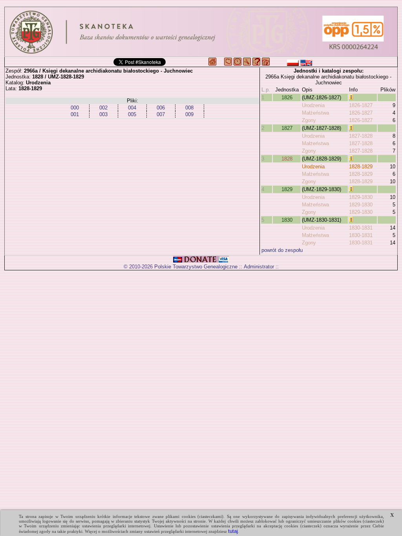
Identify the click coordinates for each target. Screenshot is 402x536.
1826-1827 (361, 105)
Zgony (309, 120)
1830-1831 (361, 228)
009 (189, 114)
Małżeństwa (315, 113)
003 (103, 114)
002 (103, 108)
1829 (286, 189)
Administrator (259, 267)
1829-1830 (361, 197)
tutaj (233, 531)
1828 (286, 159)
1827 (286, 128)
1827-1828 (361, 136)
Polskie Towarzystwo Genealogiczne (196, 267)
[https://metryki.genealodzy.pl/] (201, 32)
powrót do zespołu (282, 250)
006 (161, 108)
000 (75, 108)
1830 (286, 220)
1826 (286, 97)
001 (75, 114)
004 (132, 108)
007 (161, 114)
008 (189, 108)
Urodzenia (313, 105)
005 (132, 114)
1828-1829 (361, 167)
